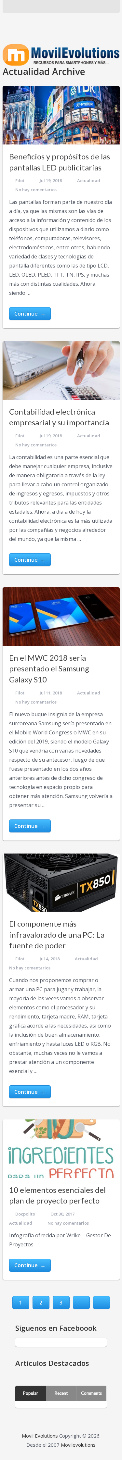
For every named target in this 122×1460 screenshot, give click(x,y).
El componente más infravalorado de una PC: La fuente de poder (56, 934)
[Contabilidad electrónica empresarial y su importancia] (61, 370)
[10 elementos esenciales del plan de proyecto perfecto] (61, 1148)
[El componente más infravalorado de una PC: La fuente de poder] (61, 883)
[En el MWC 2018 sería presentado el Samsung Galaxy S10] (61, 616)
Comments (91, 1393)
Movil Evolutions (40, 1435)
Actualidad (88, 180)
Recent (61, 1393)
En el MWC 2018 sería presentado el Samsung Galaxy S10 (49, 668)
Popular (30, 1393)
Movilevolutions (78, 1444)
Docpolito (25, 1214)
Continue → (30, 313)
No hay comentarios (36, 190)
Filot (19, 180)
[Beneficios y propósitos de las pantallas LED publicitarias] (61, 115)
